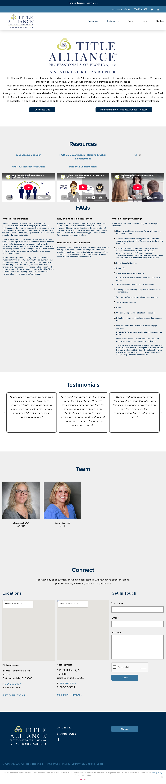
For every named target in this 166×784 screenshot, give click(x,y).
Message (116, 632)
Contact (160, 21)
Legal (100, 764)
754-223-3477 (13, 684)
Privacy (66, 764)
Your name (117, 603)
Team (130, 21)
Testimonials (112, 21)
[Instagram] (158, 9)
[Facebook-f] (151, 9)
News (144, 21)
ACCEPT (83, 779)
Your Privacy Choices (83, 764)
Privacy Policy (157, 773)
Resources (93, 21)
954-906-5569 (68, 683)
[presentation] (129, 667)
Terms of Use (52, 764)
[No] (162, 777)
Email (114, 617)
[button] (5, 412)
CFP (136, 155)
